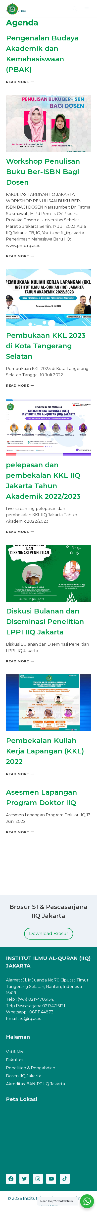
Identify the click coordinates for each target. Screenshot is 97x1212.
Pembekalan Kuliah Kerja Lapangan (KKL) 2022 (45, 751)
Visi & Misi (15, 1052)
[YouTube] (51, 1179)
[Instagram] (38, 1179)
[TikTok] (65, 1179)
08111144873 (41, 1012)
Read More (20, 82)
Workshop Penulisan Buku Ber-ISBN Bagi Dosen (43, 171)
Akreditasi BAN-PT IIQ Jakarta (35, 1084)
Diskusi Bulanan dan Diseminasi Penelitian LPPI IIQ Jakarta (45, 621)
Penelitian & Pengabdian (30, 1068)
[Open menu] (86, 8)
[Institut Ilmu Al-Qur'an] (14, 9)
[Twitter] (24, 1179)
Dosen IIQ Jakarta (23, 1076)
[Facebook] (11, 1179)
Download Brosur (48, 933)
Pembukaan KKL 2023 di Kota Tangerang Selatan (46, 346)
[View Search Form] (74, 8)
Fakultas (14, 1060)
